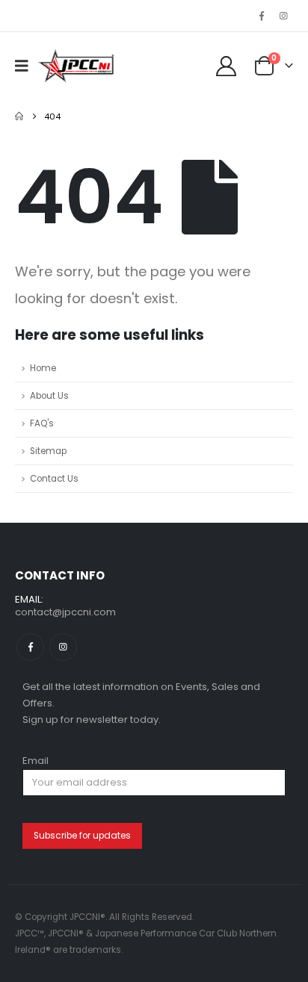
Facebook (30, 647)
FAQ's (42, 423)
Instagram (63, 647)
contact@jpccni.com (65, 612)
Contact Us (54, 479)
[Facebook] (261, 15)
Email (35, 760)
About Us (49, 396)
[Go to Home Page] (19, 116)
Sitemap (48, 451)
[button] (26, 65)
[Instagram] (283, 15)
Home (43, 368)
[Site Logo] (76, 65)
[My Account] (226, 66)
